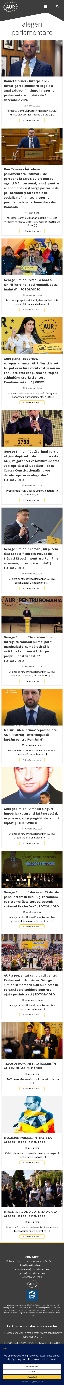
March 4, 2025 (34, 212)
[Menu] (45, 6)
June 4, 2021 (33, 1074)
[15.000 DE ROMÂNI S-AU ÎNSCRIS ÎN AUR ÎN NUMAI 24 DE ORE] (32, 1040)
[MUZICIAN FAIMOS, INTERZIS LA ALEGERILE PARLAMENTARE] (32, 1114)
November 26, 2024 (33, 745)
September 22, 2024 (33, 1000)
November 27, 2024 (33, 666)
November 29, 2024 (33, 485)
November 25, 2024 (33, 828)
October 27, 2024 (33, 912)
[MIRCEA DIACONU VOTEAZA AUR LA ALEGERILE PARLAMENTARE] (32, 1188)
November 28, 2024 (33, 573)
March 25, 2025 (33, 105)
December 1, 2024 (34, 295)
